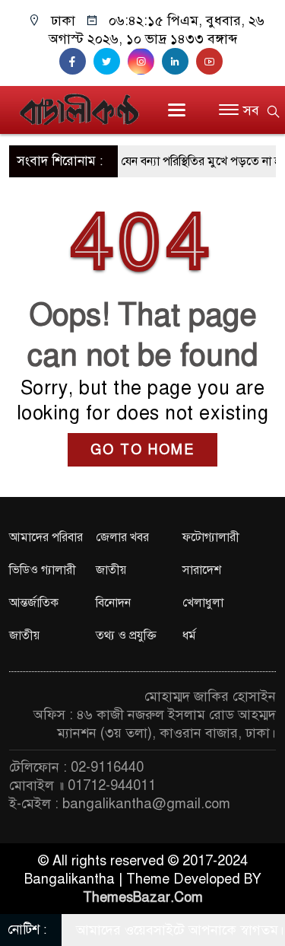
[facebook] (76, 61)
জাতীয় (111, 570)
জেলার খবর (122, 537)
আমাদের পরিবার (46, 537)
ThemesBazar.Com (143, 897)
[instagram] (145, 61)
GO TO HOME (142, 449)
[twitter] (110, 61)
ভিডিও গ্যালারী (42, 570)
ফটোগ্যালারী (210, 537)
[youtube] (211, 61)
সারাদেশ (201, 570)
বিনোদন (113, 602)
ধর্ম (189, 635)
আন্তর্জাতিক (34, 602)
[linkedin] (179, 61)
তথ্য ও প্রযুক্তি (126, 635)
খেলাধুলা (202, 602)
